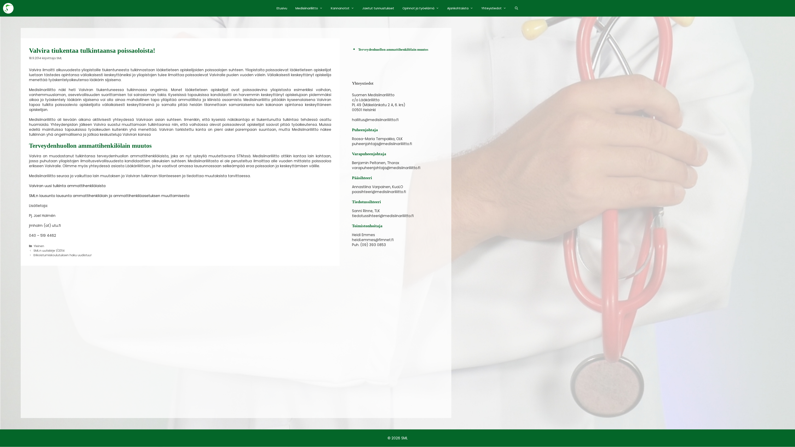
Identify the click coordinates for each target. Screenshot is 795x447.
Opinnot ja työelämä (418, 8)
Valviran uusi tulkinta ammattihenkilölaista (67, 185)
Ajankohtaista (458, 8)
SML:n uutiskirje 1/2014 (49, 251)
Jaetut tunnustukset (378, 8)
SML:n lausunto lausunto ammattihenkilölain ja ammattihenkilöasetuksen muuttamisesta (109, 195)
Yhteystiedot (491, 8)
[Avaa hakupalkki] (516, 8)
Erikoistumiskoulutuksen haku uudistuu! (63, 255)
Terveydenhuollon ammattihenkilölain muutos (393, 50)
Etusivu (282, 8)
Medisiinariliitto (306, 8)
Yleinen (39, 246)
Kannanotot (340, 8)
